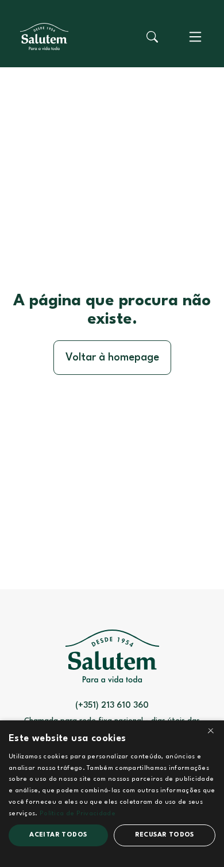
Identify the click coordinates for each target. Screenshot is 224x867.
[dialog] (112, 793)
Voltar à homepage (112, 357)
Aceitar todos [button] (58, 835)
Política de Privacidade (77, 814)
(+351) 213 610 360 (112, 705)
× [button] (211, 732)
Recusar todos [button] (164, 835)
